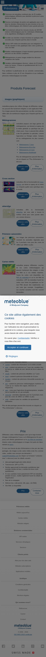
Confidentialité (23, 338)
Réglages (13, 356)
